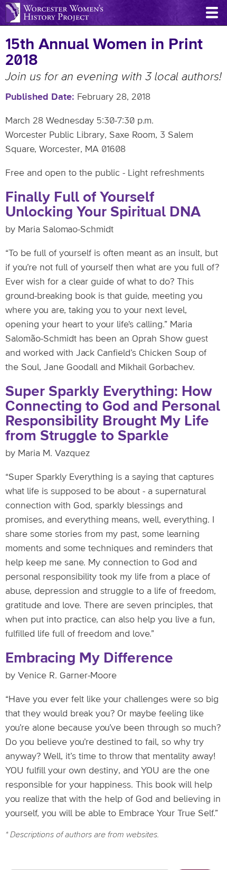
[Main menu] (212, 13)
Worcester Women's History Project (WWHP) (54, 13)
